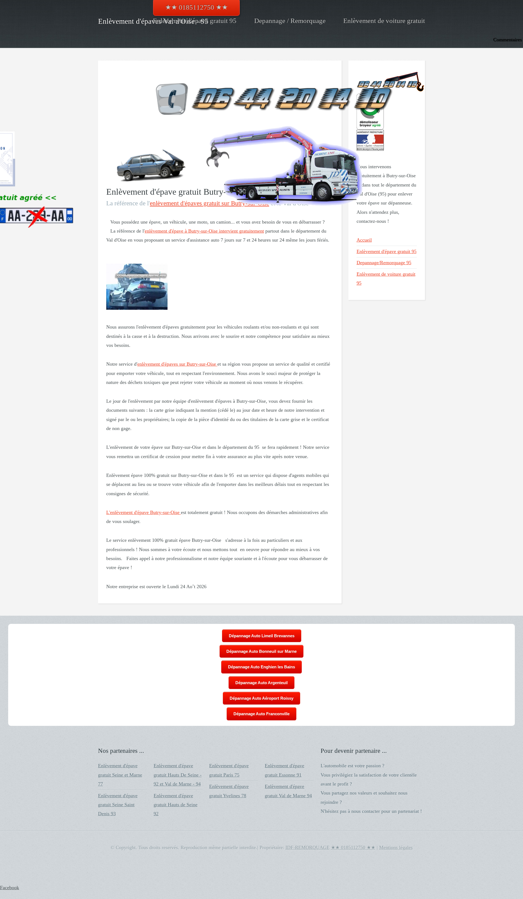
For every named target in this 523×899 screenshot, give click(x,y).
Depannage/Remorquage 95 (384, 262)
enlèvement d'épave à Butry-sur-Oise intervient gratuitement (204, 231)
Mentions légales (396, 847)
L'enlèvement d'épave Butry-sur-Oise (143, 512)
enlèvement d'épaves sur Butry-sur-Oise (177, 364)
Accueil (364, 240)
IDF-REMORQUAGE (307, 847)
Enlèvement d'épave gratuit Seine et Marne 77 (120, 775)
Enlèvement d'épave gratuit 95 (194, 20)
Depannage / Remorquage (290, 20)
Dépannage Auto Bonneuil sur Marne (261, 651)
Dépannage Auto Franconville (261, 713)
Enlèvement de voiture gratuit (384, 20)
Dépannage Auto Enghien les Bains (261, 667)
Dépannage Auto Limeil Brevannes (261, 635)
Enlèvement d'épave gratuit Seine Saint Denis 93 (118, 805)
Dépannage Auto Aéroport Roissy (261, 698)
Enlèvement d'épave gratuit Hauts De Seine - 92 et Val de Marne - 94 (178, 775)
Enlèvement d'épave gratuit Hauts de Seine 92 (175, 805)
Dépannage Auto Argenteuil (261, 682)
